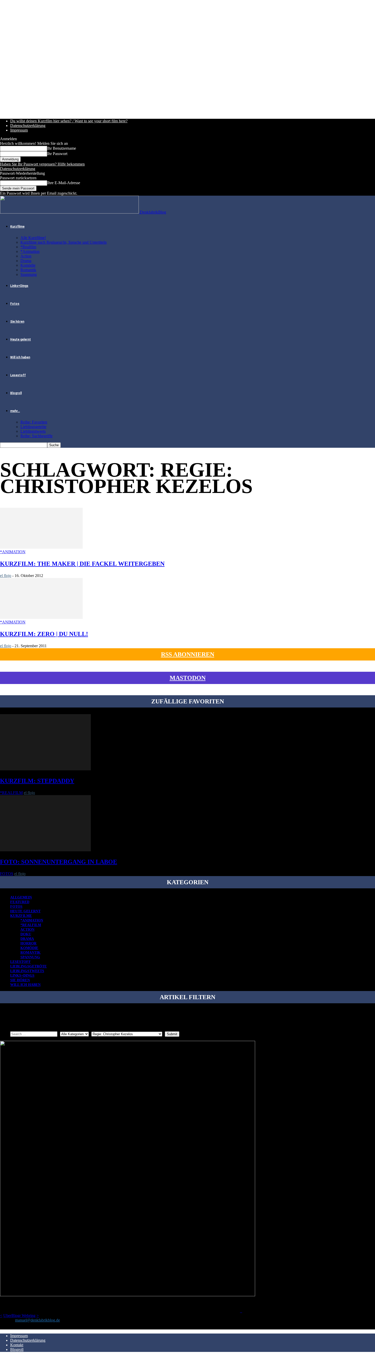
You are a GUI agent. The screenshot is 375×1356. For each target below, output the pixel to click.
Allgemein (21, 897)
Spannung (28, 274)
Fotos (14, 303)
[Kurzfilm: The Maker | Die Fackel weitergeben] (41, 547)
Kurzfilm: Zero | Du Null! (44, 634)
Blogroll (16, 393)
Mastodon (188, 678)
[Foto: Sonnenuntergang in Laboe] (45, 850)
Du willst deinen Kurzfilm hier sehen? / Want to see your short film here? (69, 121)
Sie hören (17, 321)
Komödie (27, 265)
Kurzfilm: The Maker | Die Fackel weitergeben (82, 563)
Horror (28, 943)
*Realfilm (28, 247)
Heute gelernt (20, 339)
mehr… (15, 411)
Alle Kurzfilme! (33, 237)
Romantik (28, 270)
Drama (25, 260)
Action (25, 256)
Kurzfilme (17, 226)
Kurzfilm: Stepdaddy (37, 780)
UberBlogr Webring (19, 1315)
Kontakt (16, 1345)
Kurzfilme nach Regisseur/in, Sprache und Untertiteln (63, 242)
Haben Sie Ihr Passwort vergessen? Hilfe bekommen (42, 164)
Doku (25, 934)
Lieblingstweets (33, 431)
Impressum (19, 130)
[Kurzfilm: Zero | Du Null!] (41, 617)
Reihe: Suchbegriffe (36, 436)
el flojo (5, 575)
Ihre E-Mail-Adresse (63, 183)
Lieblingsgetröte (33, 427)
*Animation (30, 251)
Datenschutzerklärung (27, 125)
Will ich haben (20, 357)
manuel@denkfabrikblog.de (37, 1320)
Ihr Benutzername (61, 148)
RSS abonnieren (187, 654)
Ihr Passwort (57, 153)
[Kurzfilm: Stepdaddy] (45, 769)
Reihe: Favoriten (33, 422)
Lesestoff (18, 375)
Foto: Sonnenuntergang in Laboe (58, 861)
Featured (19, 902)
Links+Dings (19, 286)
